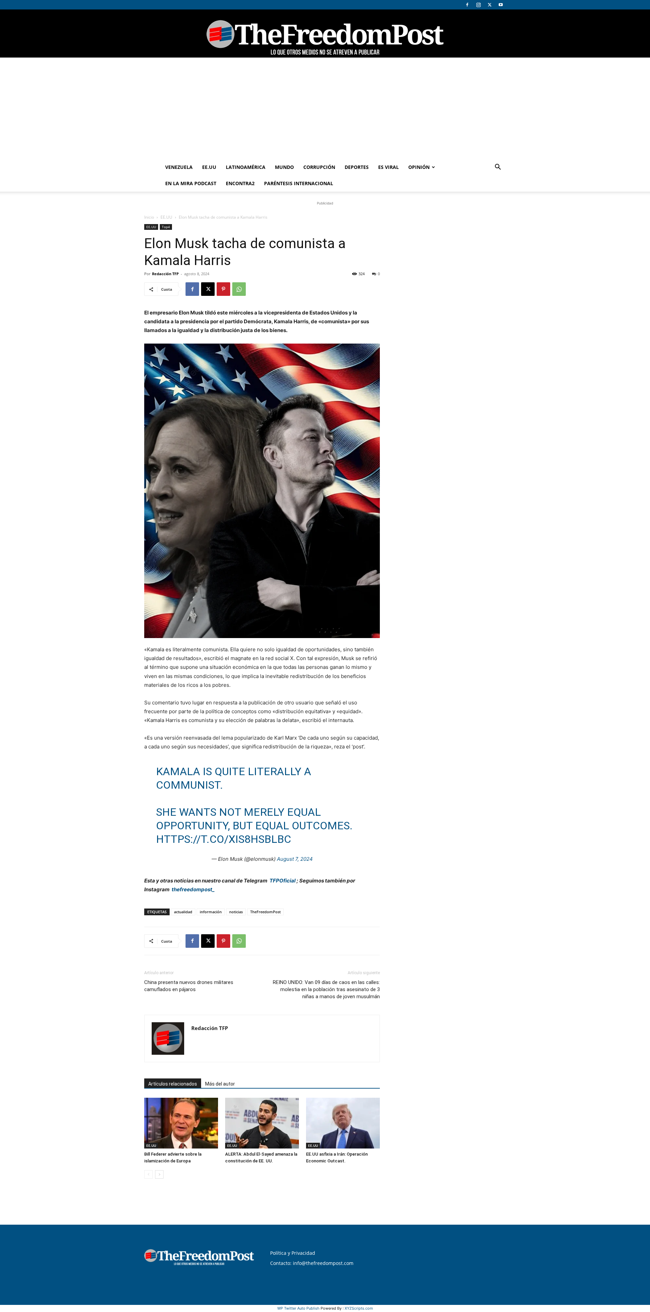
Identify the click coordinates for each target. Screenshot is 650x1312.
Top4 (166, 226)
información (211, 911)
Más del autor (220, 1084)
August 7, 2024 (295, 859)
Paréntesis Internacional (298, 183)
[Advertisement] (325, 108)
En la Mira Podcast (190, 183)
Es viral (388, 167)
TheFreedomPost (265, 911)
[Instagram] (478, 4)
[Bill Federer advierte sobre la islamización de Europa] (181, 1123)
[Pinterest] (223, 289)
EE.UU (209, 167)
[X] (489, 4)
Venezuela (179, 167)
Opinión (419, 167)
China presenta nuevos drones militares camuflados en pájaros (188, 985)
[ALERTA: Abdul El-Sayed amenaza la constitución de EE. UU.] (262, 1123)
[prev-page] (148, 1174)
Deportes (357, 167)
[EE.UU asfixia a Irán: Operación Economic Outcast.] (343, 1123)
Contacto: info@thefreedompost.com (311, 1263)
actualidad (183, 911)
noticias (236, 911)
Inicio (149, 217)
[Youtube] (501, 4)
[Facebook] (467, 4)
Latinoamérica (245, 167)
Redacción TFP (165, 273)
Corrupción (319, 167)
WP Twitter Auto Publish (298, 1308)
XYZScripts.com (359, 1308)
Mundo (284, 167)
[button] (498, 168)
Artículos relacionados (172, 1084)
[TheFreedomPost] (325, 33)
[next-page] (159, 1174)
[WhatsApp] (239, 289)
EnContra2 (240, 183)
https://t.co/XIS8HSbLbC (223, 839)
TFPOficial (282, 880)
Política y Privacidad (292, 1253)
